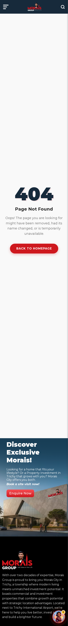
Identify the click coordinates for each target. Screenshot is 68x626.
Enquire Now (20, 493)
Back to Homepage (34, 248)
